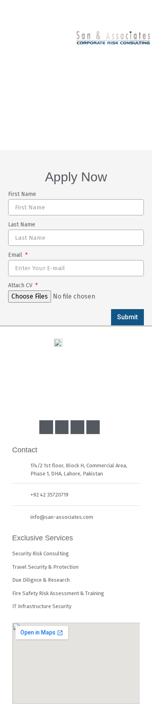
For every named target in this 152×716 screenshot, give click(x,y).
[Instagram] (62, 427)
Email (16, 255)
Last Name (21, 225)
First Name (22, 194)
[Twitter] (93, 427)
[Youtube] (77, 427)
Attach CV (21, 286)
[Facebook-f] (46, 427)
